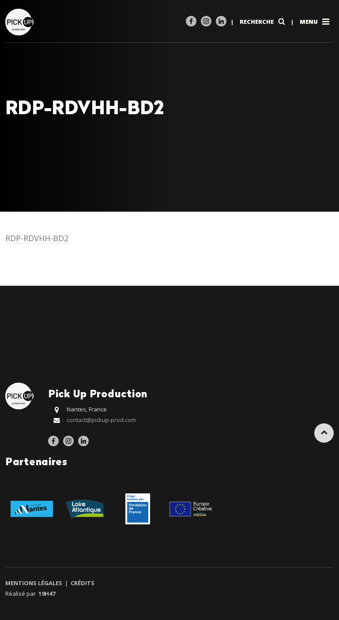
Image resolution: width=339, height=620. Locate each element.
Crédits (81, 583)
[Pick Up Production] (20, 21)
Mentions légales (34, 583)
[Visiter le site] (32, 508)
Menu (309, 22)
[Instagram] (206, 21)
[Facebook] (191, 21)
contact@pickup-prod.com (101, 420)
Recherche (257, 22)
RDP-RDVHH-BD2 (36, 238)
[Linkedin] (221, 21)
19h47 (46, 594)
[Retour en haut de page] (324, 433)
